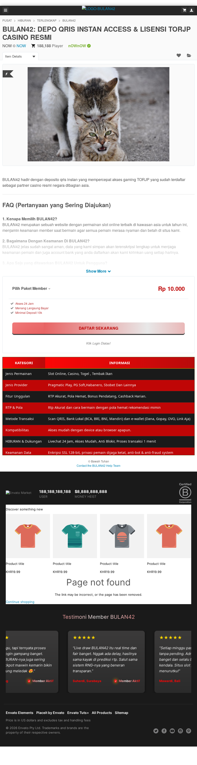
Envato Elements (19, 713)
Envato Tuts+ (78, 713)
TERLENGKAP (46, 20)
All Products (102, 713)
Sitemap (121, 713)
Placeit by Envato (50, 713)
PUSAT (7, 20)
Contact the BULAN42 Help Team (98, 465)
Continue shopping (20, 602)
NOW (21, 45)
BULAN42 (69, 20)
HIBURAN (24, 20)
